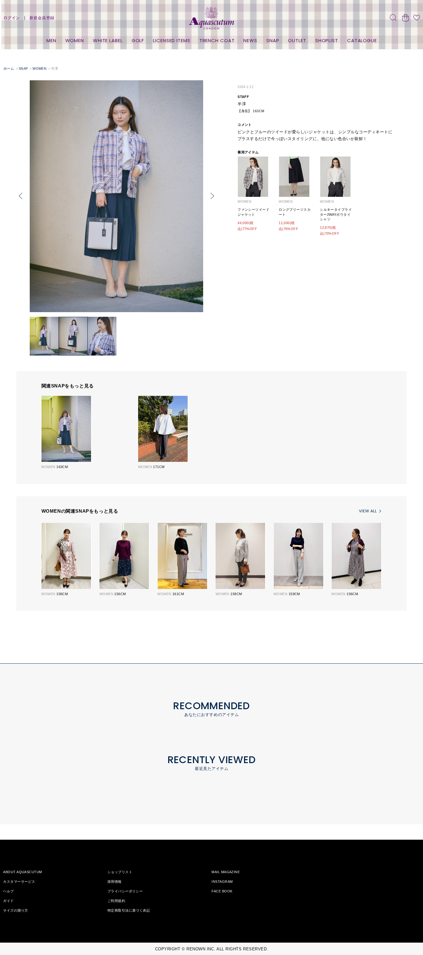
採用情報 (114, 881)
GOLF (138, 40)
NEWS (250, 40)
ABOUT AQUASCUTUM (22, 872)
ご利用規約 (116, 901)
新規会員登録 (42, 17)
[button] (21, 196)
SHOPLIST (326, 40)
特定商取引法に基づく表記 (128, 910)
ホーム (8, 68)
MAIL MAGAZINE (226, 872)
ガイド (8, 901)
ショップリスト (119, 872)
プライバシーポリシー (125, 891)
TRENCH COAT (217, 40)
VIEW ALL (368, 511)
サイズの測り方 (15, 910)
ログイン (11, 17)
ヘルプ (8, 891)
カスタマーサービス (19, 881)
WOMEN (74, 40)
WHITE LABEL (108, 40)
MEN (51, 40)
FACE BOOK (222, 891)
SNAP (272, 40)
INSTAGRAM (222, 881)
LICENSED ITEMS (171, 40)
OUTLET (297, 40)
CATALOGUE (362, 40)
